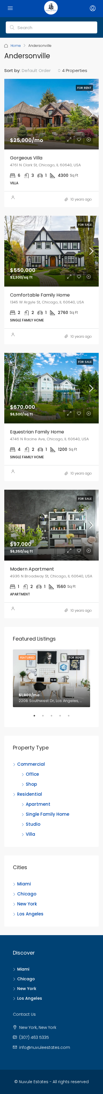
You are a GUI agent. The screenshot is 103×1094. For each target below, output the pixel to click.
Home (16, 45)
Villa (30, 834)
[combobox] (41, 71)
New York (27, 904)
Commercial (31, 764)
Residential (29, 794)
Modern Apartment (32, 569)
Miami (24, 884)
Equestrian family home (37, 432)
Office (32, 774)
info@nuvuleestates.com (44, 1047)
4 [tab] (63, 718)
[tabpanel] (51, 678)
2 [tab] (46, 718)
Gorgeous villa (26, 158)
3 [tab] (54, 718)
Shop (31, 784)
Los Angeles (30, 914)
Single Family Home (47, 814)
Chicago (26, 894)
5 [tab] (71, 718)
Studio (33, 824)
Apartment (38, 804)
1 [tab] (37, 718)
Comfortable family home (40, 295)
